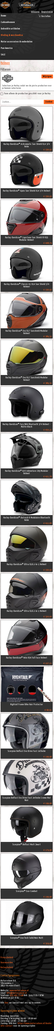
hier (6, 1003)
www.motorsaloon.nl (19, 990)
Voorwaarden (7, 962)
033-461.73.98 (16, 995)
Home (3, 16)
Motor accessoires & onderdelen (16, 41)
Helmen (5, 63)
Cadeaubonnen (8, 22)
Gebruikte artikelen (10, 29)
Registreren (47, 12)
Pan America (7, 48)
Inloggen (35, 12)
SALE (3, 54)
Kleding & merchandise (12, 35)
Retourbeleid (7, 967)
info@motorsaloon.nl (17, 993)
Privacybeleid (7, 957)
